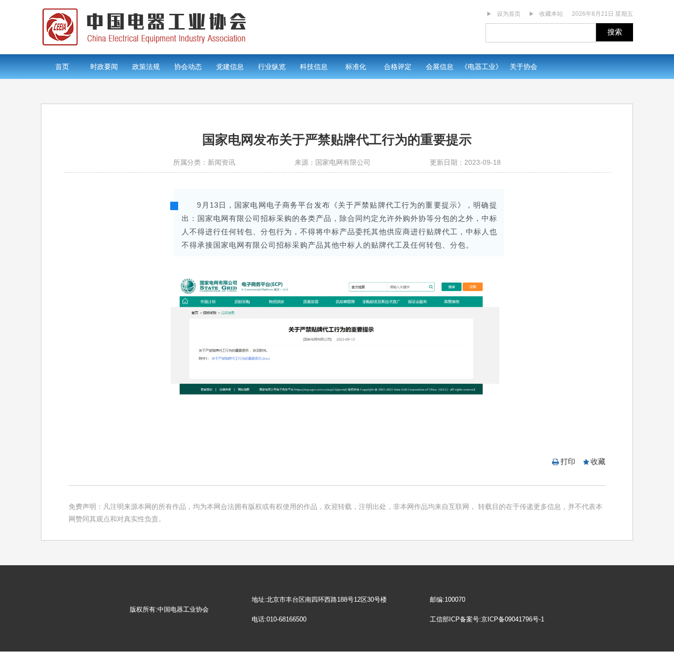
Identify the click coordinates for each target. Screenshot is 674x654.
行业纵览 (272, 67)
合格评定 (398, 67)
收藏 (598, 461)
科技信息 (314, 67)
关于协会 (523, 67)
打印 (568, 461)
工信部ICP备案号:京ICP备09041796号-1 (487, 619)
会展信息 (439, 67)
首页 (62, 67)
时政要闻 (104, 67)
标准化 (355, 67)
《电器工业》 (481, 67)
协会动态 (188, 67)
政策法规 (146, 67)
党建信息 (230, 67)
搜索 (614, 32)
